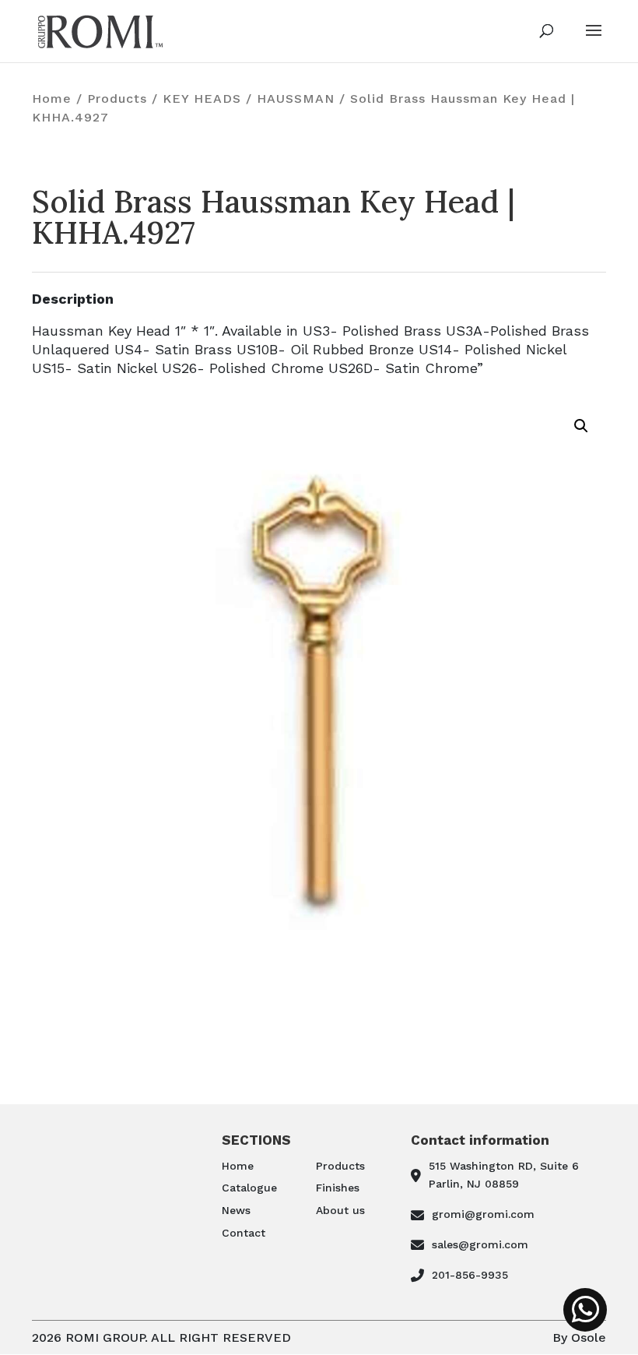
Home (52, 98)
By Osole (579, 1337)
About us (340, 1210)
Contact (243, 1233)
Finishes (337, 1187)
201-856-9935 (470, 1275)
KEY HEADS (202, 98)
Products (117, 98)
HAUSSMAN (296, 98)
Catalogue (249, 1187)
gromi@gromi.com (483, 1214)
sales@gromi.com (480, 1244)
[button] (581, 426)
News (236, 1210)
